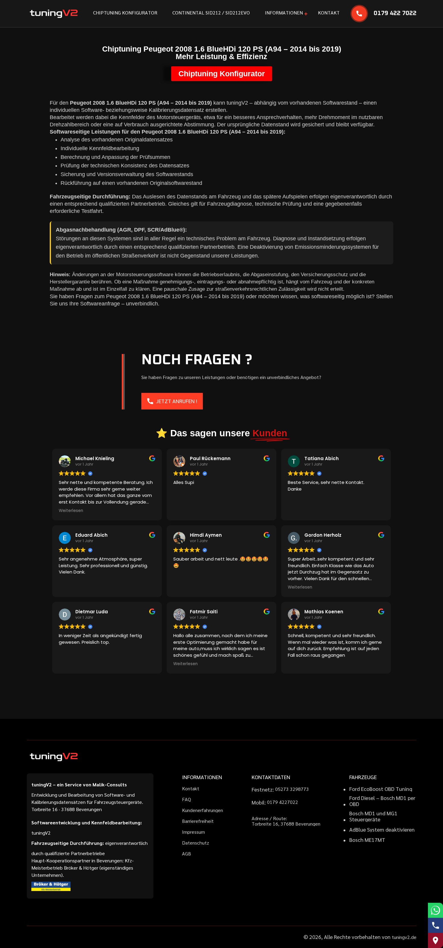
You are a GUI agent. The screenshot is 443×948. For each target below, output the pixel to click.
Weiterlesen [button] (71, 511)
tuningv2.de (404, 937)
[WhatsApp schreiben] (435, 910)
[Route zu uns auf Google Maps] (435, 940)
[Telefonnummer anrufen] (435, 925)
